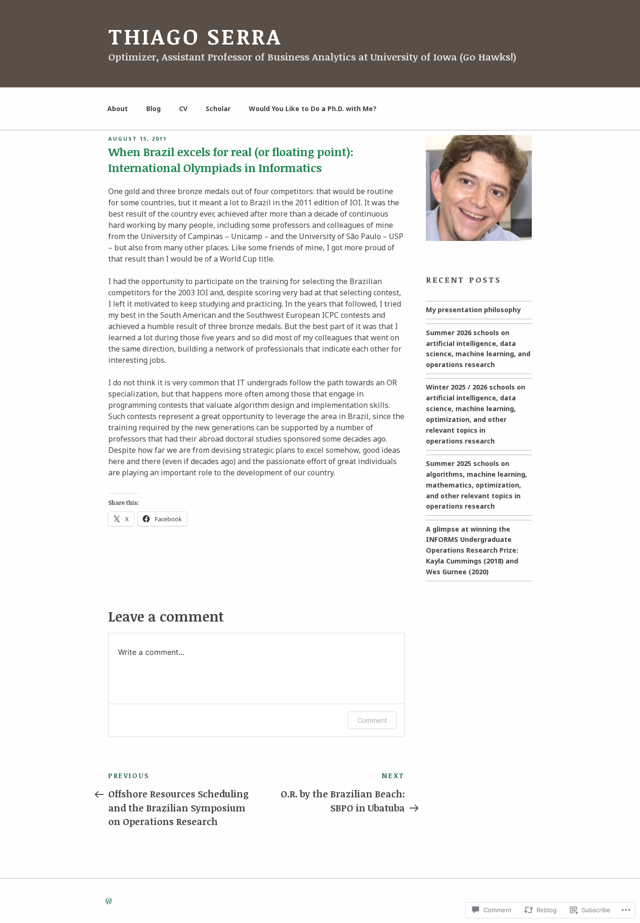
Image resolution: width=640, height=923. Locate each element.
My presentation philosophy (473, 309)
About (117, 108)
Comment (372, 720)
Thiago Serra (195, 36)
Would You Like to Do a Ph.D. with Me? (313, 108)
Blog (153, 108)
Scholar (218, 108)
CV (183, 108)
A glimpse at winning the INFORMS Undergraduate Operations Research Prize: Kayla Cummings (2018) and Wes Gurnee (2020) (472, 551)
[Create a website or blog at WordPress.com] (108, 901)
